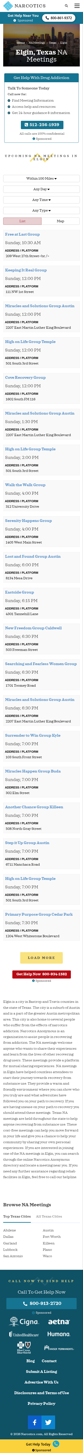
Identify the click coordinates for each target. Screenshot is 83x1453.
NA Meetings (37, 43)
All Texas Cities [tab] (49, 1216)
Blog (30, 1361)
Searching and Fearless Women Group (41, 663)
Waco (47, 1256)
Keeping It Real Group (26, 270)
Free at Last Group (22, 234)
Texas (52, 43)
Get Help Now (41, 974)
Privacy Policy (41, 1403)
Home (21, 43)
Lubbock (10, 1250)
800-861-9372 (61, 18)
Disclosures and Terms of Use (41, 1393)
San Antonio (13, 1256)
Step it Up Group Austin (27, 842)
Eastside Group (19, 592)
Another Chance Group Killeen (34, 807)
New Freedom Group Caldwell (33, 628)
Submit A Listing (41, 1371)
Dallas (8, 1237)
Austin (48, 1230)
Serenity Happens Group (28, 520)
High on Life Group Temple (30, 341)
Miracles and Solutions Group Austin (39, 305)
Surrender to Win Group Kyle (32, 735)
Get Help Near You (23, 15)
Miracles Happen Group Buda (33, 771)
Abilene (9, 1230)
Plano (47, 1250)
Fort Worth (52, 1237)
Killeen (48, 1243)
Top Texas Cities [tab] (17, 1216)
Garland (10, 1243)
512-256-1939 (44, 124)
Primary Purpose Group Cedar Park (39, 914)
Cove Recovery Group (25, 377)
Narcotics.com (31, 1434)
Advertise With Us (41, 1382)
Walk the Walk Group (25, 484)
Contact (49, 1361)
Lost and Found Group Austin (33, 556)
